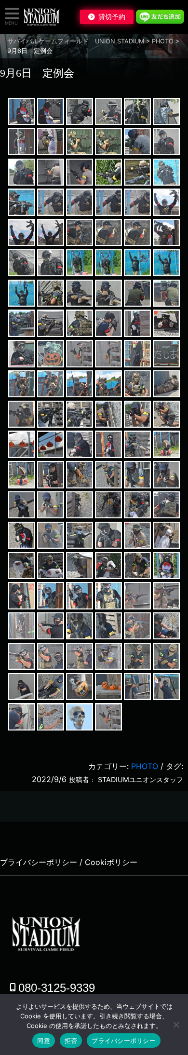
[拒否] (176, 1024)
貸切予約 (111, 17)
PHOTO (144, 766)
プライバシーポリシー (124, 1040)
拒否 (71, 1040)
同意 (43, 1040)
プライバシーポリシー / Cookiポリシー (68, 862)
